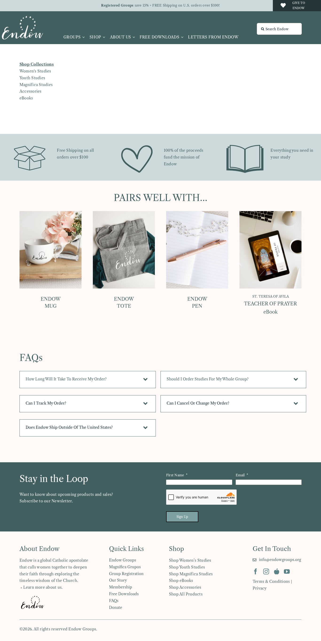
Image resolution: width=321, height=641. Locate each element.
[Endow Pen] (197, 213)
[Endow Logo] (22, 17)
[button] (88, 379)
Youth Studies (32, 78)
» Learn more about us (41, 587)
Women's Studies (35, 71)
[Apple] (276, 571)
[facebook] (255, 571)
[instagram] (266, 571)
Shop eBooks (181, 580)
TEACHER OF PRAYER (270, 304)
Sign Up (182, 517)
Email (240, 475)
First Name (175, 475)
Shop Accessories (185, 587)
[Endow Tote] (124, 213)
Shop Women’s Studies (190, 560)
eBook (270, 312)
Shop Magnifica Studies (191, 574)
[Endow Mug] (51, 213)
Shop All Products (186, 594)
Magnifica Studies (36, 84)
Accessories (31, 91)
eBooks (26, 98)
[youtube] (287, 571)
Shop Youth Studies (187, 567)
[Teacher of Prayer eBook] (270, 213)
